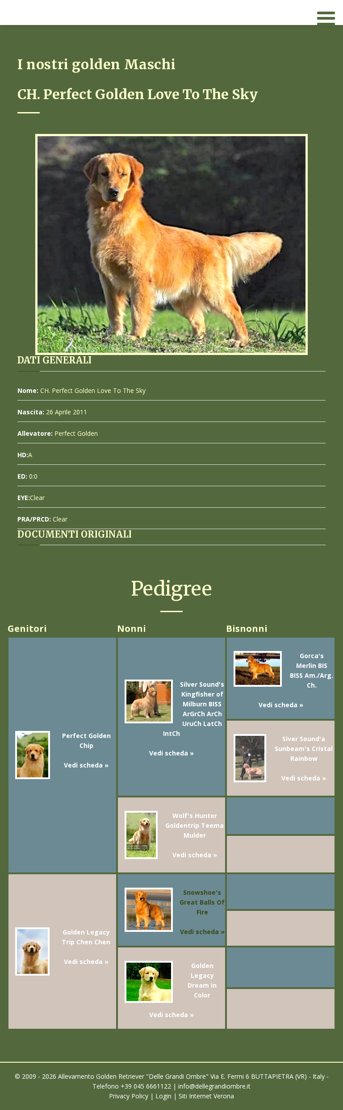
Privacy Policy (128, 1096)
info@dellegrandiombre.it (214, 1086)
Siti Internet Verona (206, 1096)
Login (163, 1096)
